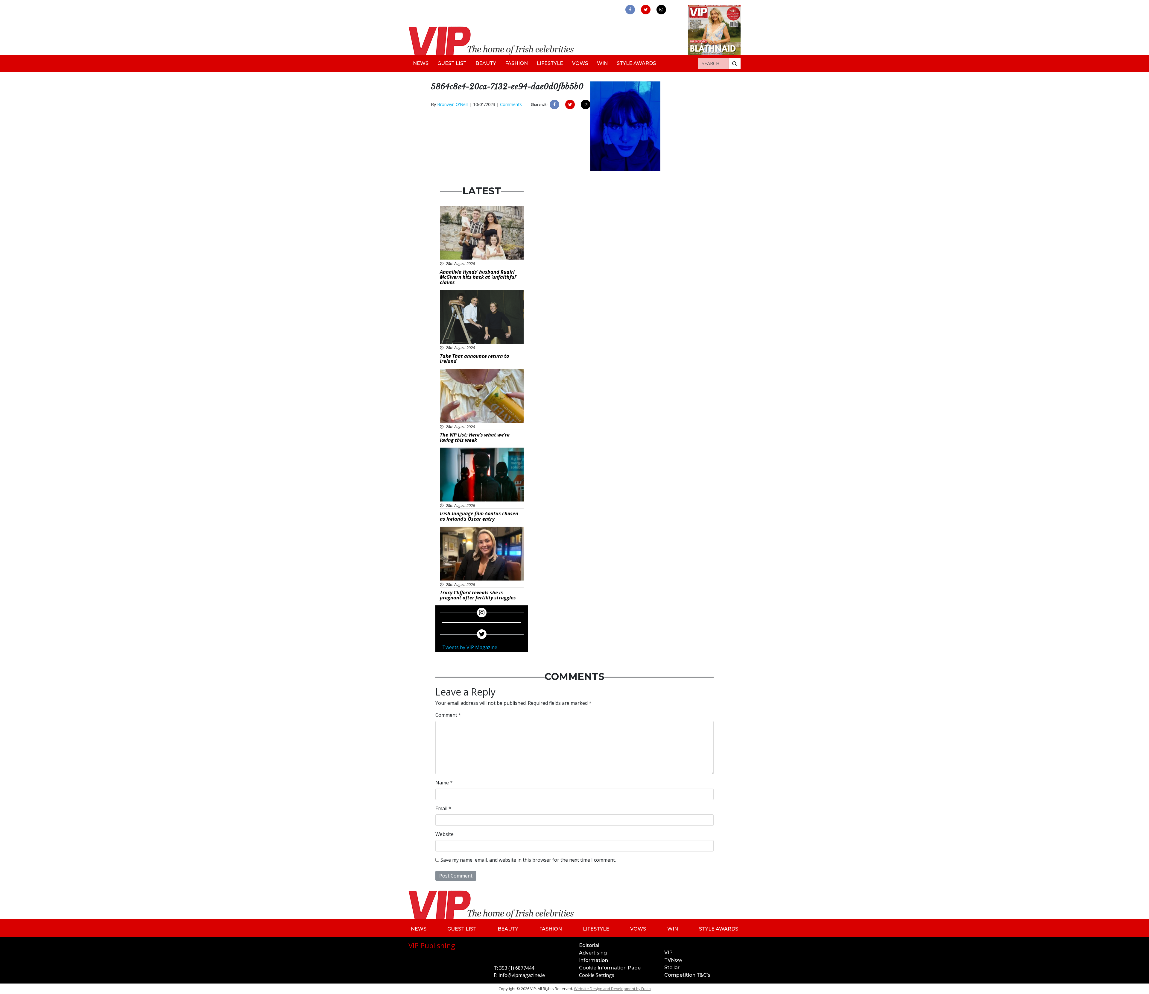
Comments (511, 104)
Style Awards (636, 63)
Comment (448, 715)
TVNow (673, 960)
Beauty (485, 63)
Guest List (451, 63)
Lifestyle (550, 63)
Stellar (672, 967)
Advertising (593, 953)
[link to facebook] (630, 9)
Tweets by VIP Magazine (469, 647)
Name (444, 782)
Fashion (516, 63)
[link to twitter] (646, 9)
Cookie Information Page (610, 968)
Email (443, 808)
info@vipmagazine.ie (521, 975)
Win (602, 63)
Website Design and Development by (612, 988)
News (420, 63)
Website (444, 834)
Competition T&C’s (687, 975)
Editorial (589, 945)
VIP (668, 952)
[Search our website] (735, 63)
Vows (580, 63)
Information (593, 960)
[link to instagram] (661, 9)
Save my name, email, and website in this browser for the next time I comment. (528, 860)
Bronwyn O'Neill (452, 104)
